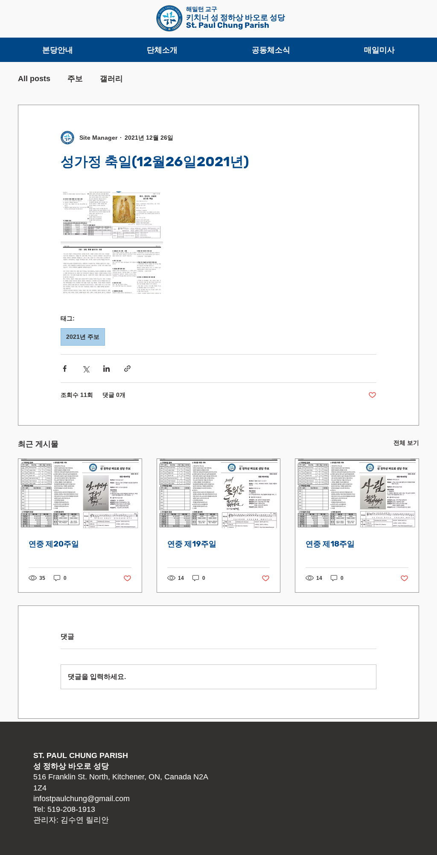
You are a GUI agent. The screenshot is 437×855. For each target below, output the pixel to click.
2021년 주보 (82, 336)
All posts (34, 78)
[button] (57, 50)
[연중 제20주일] (80, 493)
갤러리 (111, 78)
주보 (75, 78)
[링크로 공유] (127, 368)
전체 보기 (406, 442)
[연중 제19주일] (218, 493)
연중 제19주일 (191, 544)
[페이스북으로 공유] (65, 368)
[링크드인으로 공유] (106, 368)
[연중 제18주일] (357, 493)
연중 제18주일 (330, 544)
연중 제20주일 (54, 544)
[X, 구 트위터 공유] (86, 368)
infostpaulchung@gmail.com (81, 798)
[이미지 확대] (112, 242)
